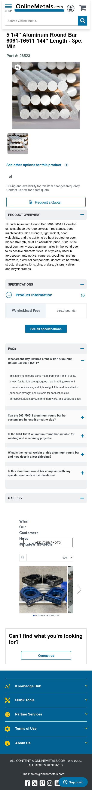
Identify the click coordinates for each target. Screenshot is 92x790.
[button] (83, 9)
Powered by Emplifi (47, 616)
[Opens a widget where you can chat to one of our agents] (73, 782)
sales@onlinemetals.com (47, 774)
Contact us (46, 655)
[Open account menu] (70, 7)
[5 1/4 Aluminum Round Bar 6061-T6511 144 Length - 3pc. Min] (19, 143)
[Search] (82, 21)
